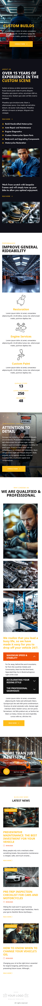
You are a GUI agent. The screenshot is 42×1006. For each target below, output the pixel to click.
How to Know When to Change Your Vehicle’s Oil (20, 951)
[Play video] (6, 771)
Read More (7, 860)
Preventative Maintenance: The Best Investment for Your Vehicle (20, 837)
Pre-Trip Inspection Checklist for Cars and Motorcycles (20, 895)
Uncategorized (10, 810)
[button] (21, 656)
